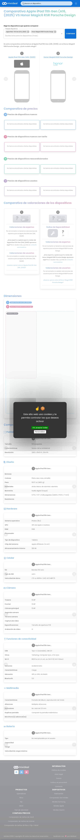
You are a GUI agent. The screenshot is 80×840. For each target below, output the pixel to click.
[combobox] (31, 36)
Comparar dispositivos (11, 28)
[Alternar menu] (76, 3)
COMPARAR (70, 34)
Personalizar (40, 432)
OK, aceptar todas (40, 428)
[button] (17, 31)
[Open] (61, 33)
